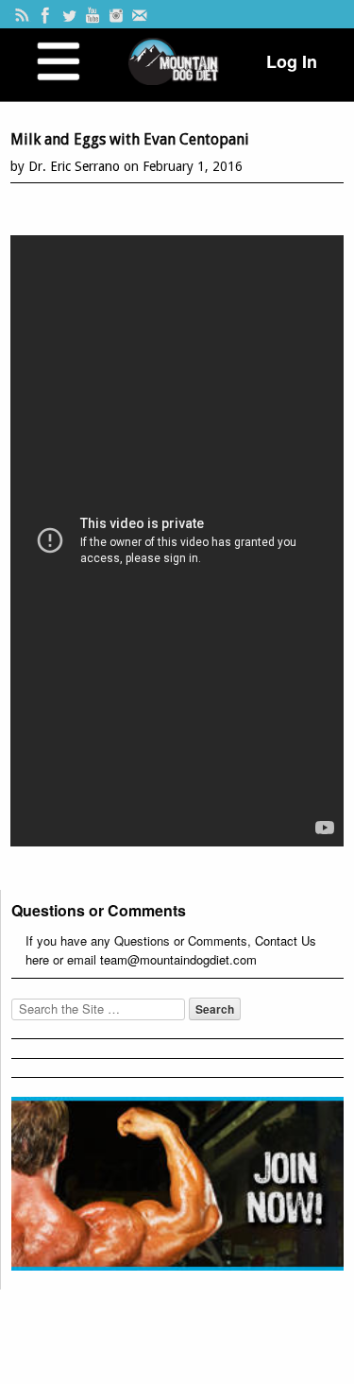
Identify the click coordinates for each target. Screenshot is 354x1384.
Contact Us (285, 940)
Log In (291, 61)
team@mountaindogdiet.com (178, 959)
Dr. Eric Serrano (74, 166)
